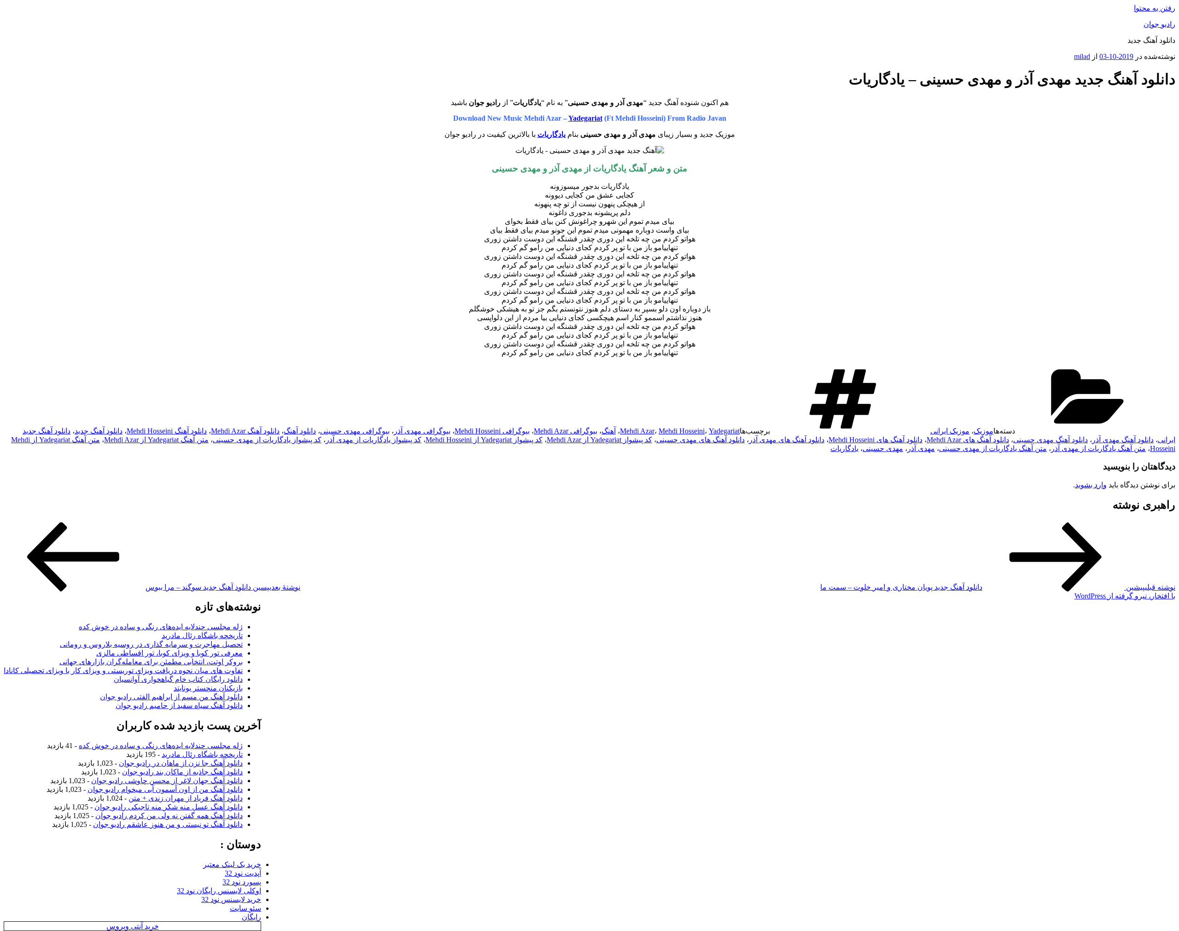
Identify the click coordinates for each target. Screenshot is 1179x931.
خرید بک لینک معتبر (232, 864)
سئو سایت (245, 908)
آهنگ (608, 431)
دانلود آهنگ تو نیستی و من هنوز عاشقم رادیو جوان (168, 824)
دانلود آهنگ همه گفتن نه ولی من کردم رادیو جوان (169, 816)
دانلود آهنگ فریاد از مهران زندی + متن (185, 798)
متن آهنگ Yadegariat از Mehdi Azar (156, 440)
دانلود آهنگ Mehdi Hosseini (167, 431)
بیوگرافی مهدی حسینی (355, 431)
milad (1082, 56)
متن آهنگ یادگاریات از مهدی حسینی (993, 448)
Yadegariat (585, 118)
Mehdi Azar (637, 431)
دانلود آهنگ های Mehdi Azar (968, 440)
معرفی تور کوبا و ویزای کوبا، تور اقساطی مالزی (169, 653)
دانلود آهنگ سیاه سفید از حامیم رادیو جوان (179, 705)
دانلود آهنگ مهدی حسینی (1050, 440)
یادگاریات (844, 448)
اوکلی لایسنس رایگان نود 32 (219, 891)
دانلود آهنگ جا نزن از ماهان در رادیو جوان (181, 763)
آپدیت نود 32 (243, 873)
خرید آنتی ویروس (132, 926)
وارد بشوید (1091, 485)
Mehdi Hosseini (682, 431)
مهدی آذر (921, 448)
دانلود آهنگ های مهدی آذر (786, 440)
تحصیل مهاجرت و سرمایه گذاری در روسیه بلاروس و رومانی (151, 644)
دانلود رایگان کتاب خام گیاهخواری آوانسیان (178, 679)
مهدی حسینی (883, 448)
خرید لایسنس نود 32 (231, 899)
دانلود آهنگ (300, 431)
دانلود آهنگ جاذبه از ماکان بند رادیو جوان (182, 772)
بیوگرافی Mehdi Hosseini (492, 431)
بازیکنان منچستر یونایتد (208, 688)
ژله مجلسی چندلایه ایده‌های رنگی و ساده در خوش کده (161, 627)
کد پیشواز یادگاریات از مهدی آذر (373, 440)
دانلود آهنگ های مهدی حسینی (700, 440)
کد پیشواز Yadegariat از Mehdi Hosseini (484, 440)
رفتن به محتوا (1154, 8)
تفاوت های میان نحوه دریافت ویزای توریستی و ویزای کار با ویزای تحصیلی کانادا (123, 670)
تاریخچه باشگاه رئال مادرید (202, 635)
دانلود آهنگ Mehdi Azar (245, 431)
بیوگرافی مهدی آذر (422, 431)
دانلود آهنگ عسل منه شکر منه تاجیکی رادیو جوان (168, 807)
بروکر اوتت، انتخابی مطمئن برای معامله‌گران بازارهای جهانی (151, 662)
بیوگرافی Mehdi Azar (565, 431)
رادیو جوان (1159, 24)
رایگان (251, 917)
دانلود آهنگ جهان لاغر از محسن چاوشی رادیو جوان (167, 781)
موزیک (983, 431)
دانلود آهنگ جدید (99, 431)
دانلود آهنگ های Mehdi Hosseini (875, 440)
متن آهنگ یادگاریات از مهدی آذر (1098, 448)
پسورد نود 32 (241, 882)
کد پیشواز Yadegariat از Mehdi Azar (599, 440)
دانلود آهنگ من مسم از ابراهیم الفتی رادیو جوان (171, 697)
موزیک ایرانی (949, 431)
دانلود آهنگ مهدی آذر (1123, 440)
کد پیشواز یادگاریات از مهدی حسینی (267, 440)
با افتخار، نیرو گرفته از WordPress (1124, 596)
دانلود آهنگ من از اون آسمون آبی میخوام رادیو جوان (165, 789)
